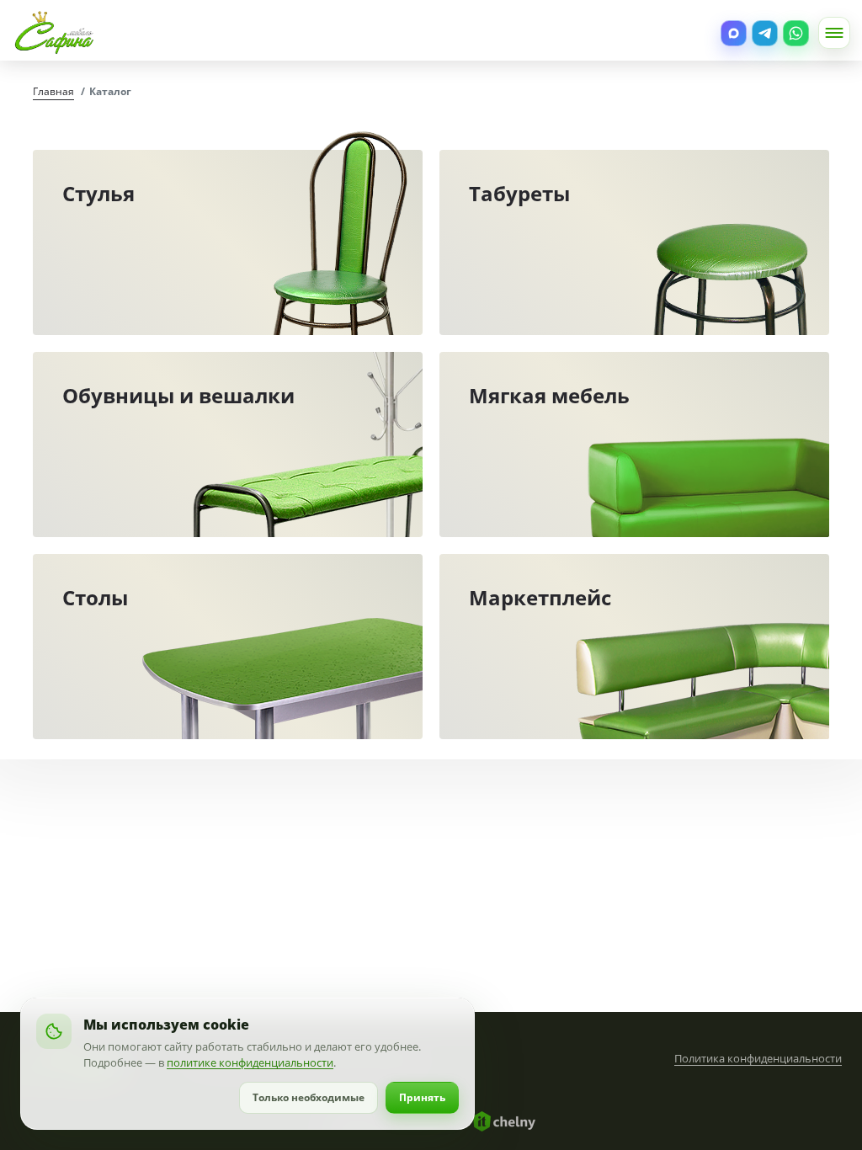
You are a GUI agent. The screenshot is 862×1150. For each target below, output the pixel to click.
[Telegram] (765, 33)
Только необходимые (308, 1097)
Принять (422, 1097)
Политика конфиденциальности (758, 1058)
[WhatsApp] (796, 33)
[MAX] (734, 33)
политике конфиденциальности (250, 1062)
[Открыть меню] (834, 33)
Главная (53, 91)
